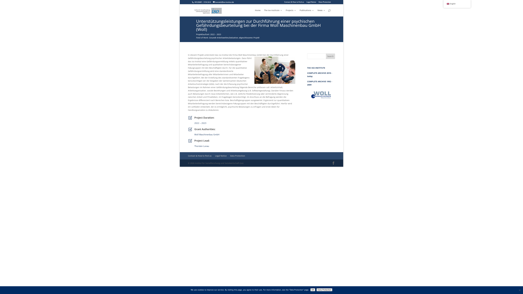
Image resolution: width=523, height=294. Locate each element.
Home (258, 10)
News (320, 10)
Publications (305, 10)
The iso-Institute (271, 10)
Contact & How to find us (294, 2)
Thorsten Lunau (201, 146)
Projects (289, 10)
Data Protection (325, 2)
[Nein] (519, 290)
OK (312, 290)
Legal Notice (311, 2)
